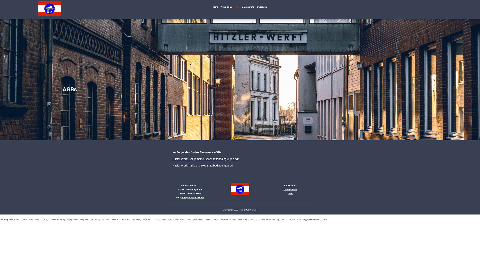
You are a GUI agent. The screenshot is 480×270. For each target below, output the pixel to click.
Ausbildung (226, 7)
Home (215, 7)
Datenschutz (248, 7)
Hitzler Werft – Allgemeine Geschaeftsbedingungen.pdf (205, 158)
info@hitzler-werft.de (193, 197)
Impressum (262, 7)
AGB (237, 7)
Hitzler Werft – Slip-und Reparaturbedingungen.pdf (202, 165)
